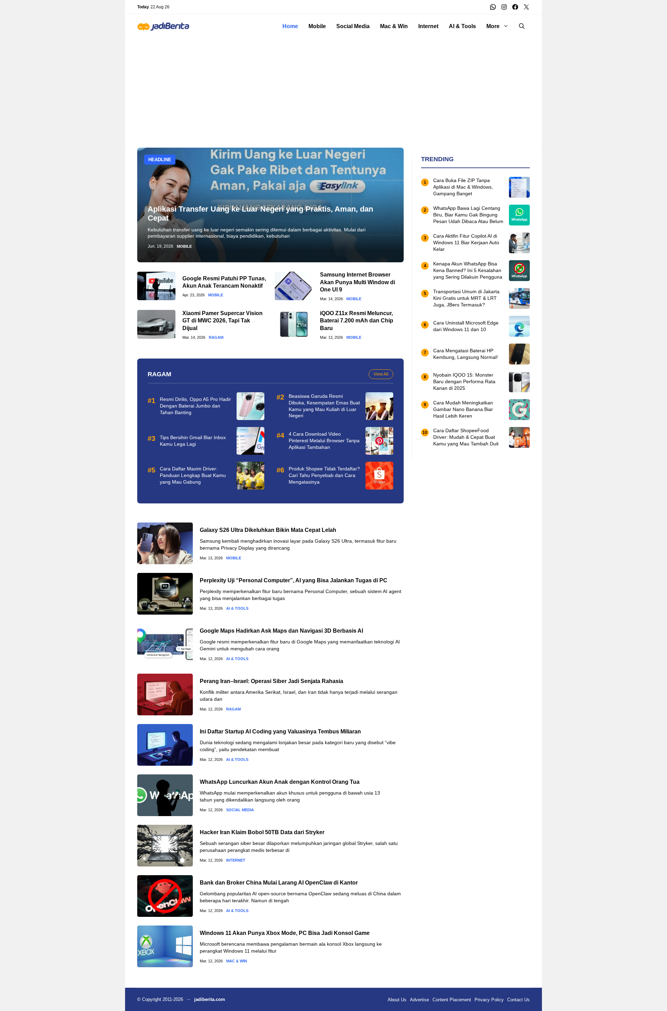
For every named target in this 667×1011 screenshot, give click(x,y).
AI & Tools (462, 26)
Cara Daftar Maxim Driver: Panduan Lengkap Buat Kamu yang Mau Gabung (193, 475)
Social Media (353, 26)
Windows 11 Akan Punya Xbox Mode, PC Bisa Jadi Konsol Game (285, 933)
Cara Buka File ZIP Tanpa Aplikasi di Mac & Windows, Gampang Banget (463, 187)
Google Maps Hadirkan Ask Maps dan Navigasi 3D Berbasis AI (281, 631)
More (493, 26)
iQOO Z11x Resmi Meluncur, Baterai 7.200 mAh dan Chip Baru (356, 320)
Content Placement (452, 999)
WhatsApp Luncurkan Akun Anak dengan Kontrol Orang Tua (280, 782)
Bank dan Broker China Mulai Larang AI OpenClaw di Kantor (279, 883)
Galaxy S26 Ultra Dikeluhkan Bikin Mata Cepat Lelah (268, 530)
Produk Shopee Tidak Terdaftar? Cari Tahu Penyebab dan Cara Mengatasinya (324, 475)
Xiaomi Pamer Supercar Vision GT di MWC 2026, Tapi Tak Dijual (222, 320)
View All (380, 374)
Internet (428, 26)
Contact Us (518, 999)
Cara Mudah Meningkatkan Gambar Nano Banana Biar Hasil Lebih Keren (463, 409)
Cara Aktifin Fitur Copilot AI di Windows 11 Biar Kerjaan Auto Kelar (466, 242)
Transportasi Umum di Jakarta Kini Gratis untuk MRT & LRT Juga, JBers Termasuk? (466, 298)
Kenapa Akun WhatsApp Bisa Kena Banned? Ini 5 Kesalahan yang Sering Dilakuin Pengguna (467, 270)
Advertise (419, 999)
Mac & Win (394, 26)
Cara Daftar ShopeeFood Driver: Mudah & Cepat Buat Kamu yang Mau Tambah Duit (466, 437)
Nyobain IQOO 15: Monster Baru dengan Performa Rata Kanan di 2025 (464, 381)
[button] (522, 26)
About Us (397, 999)
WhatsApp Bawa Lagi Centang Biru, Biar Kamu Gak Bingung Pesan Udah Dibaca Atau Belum (468, 215)
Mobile (317, 26)
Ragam (216, 337)
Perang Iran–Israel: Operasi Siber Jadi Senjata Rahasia (271, 681)
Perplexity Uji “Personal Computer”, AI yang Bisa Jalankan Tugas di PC (293, 580)
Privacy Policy (489, 999)
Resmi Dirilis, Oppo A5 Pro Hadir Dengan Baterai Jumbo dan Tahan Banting (195, 405)
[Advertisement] (333, 87)
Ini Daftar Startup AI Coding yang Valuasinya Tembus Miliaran (280, 731)
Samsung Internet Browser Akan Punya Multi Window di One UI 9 (357, 282)
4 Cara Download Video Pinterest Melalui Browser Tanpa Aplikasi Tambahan (324, 440)
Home (290, 26)
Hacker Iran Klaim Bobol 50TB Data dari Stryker (262, 832)
